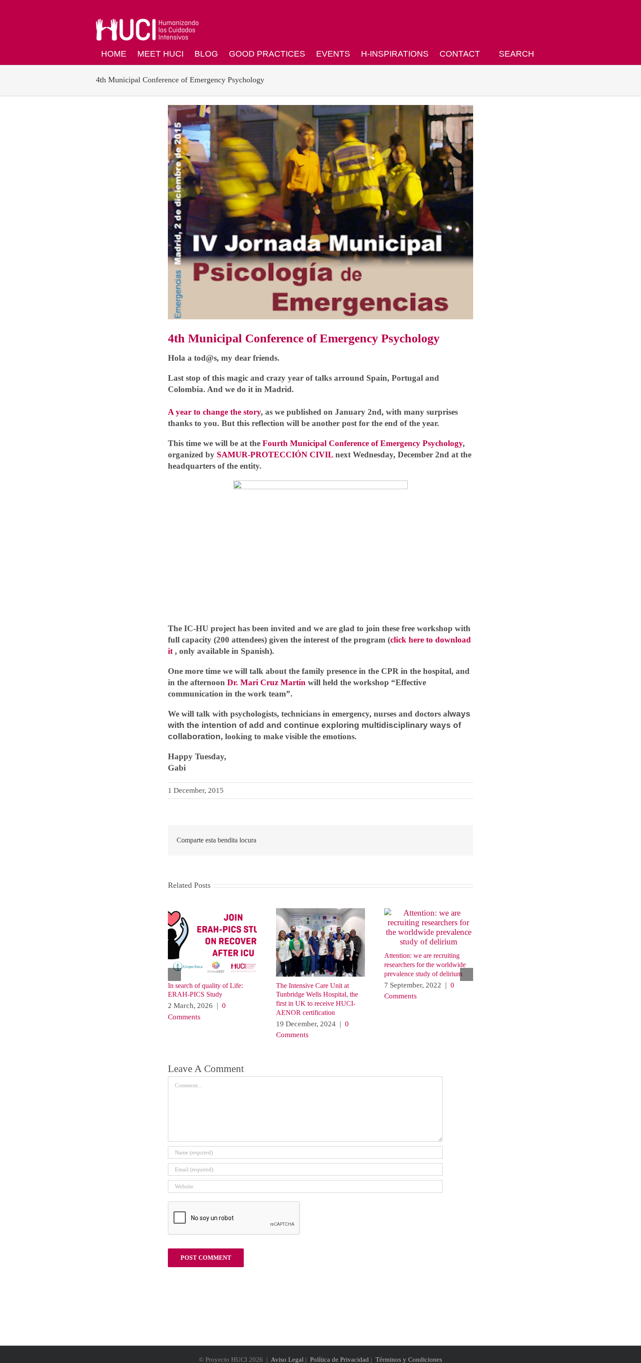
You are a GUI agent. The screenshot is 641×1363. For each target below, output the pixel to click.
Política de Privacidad (339, 1359)
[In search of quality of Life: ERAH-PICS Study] (212, 912)
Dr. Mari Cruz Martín (266, 682)
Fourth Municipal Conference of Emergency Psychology (363, 443)
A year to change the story (214, 411)
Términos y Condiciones (408, 1359)
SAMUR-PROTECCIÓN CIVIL (275, 454)
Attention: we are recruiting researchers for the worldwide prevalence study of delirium (425, 964)
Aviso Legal (287, 1359)
